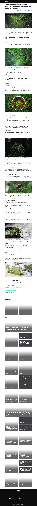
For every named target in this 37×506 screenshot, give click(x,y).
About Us (20, 493)
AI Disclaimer (11, 493)
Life (10, 498)
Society (20, 499)
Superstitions (20, 10)
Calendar (20, 495)
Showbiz (10, 499)
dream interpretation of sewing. (21, 287)
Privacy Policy (11, 495)
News (20, 498)
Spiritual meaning (13, 290)
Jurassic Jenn (8, 10)
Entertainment (11, 501)
